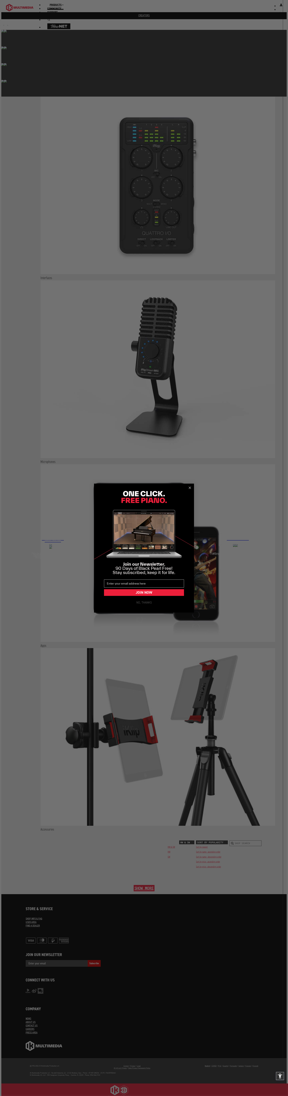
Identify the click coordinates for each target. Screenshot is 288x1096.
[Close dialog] (189, 487)
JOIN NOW (144, 592)
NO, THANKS (144, 603)
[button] (280, 1076)
